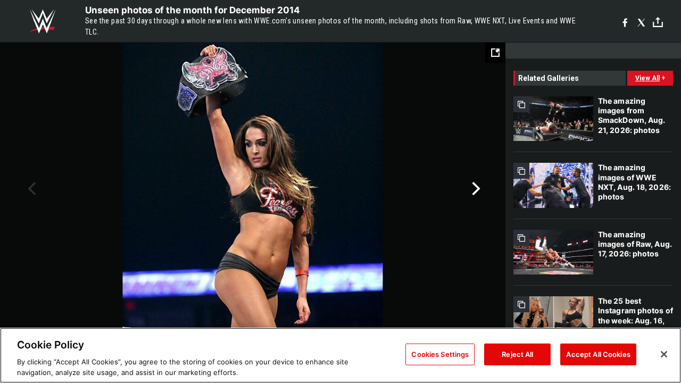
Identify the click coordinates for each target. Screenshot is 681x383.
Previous (30, 189)
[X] (641, 21)
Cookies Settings (440, 354)
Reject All (517, 354)
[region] (340, 355)
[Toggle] (658, 21)
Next (475, 189)
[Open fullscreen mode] (495, 53)
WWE (42, 21)
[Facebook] (625, 21)
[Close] (664, 354)
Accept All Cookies (598, 354)
